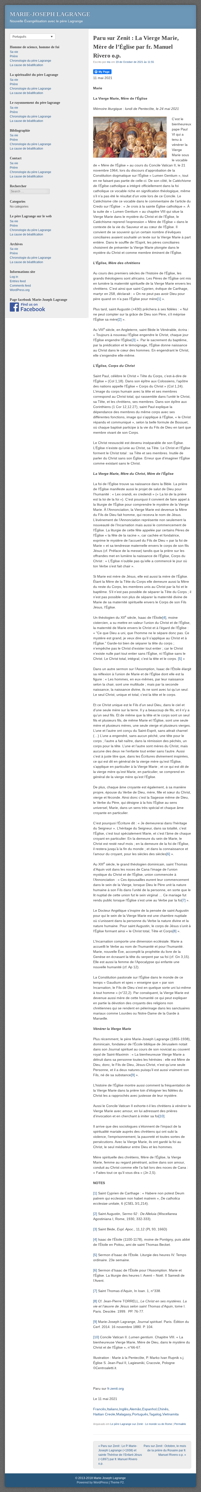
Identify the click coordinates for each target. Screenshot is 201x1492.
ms (109, 61)
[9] (133, 1075)
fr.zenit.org (115, 1388)
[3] (134, 340)
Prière (14, 56)
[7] (184, 900)
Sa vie (14, 52)
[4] (164, 617)
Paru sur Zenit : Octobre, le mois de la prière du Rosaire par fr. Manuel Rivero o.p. (165, 1450)
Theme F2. (117, 1482)
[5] (180, 659)
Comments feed (20, 285)
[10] (161, 1116)
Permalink (180, 1423)
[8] (174, 931)
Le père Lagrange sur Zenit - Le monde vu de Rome (141, 1423)
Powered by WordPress (92, 1482)
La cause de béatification (26, 65)
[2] (120, 319)
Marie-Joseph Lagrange (50, 14)
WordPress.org (20, 290)
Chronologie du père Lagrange (30, 60)
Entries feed (18, 281)
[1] (159, 299)
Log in (14, 277)
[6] (168, 854)
